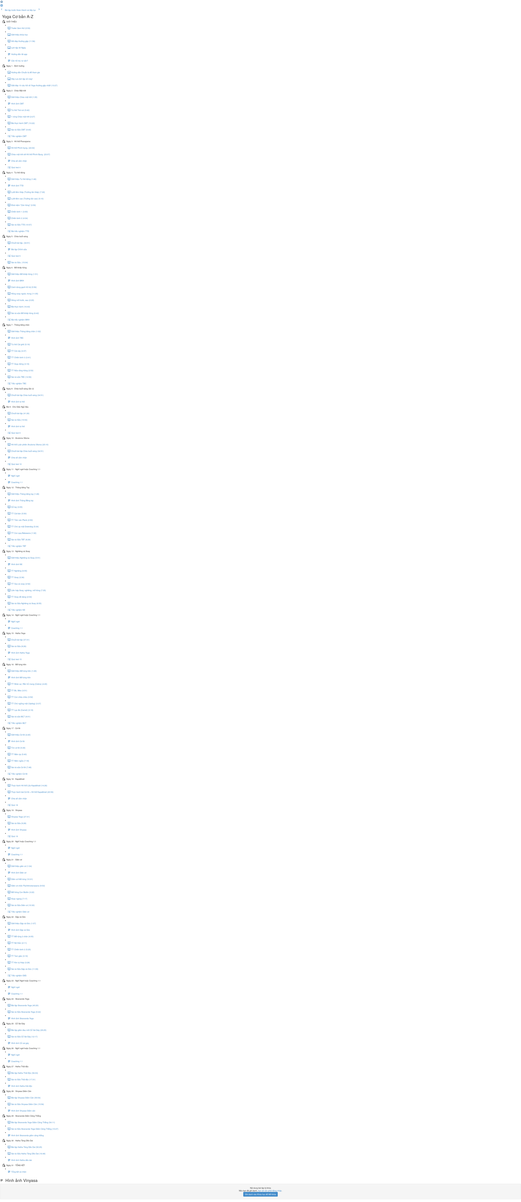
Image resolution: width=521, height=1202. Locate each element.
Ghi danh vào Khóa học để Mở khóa (260, 1194)
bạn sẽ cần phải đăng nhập (270, 1190)
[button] (1, 2)
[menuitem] (1, 6)
